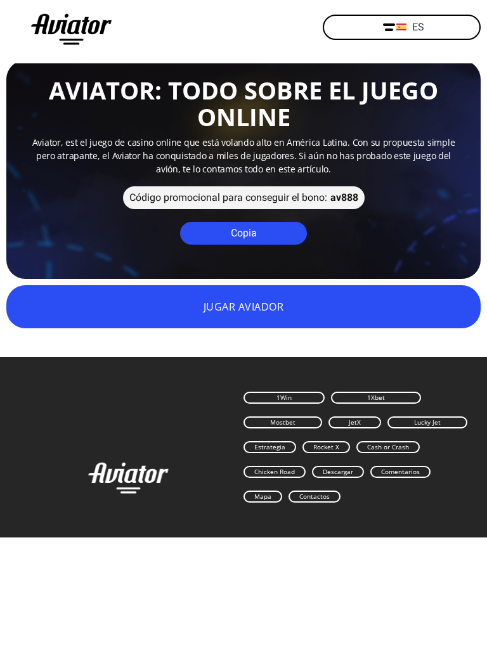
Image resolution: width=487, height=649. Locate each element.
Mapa (262, 496)
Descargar (338, 471)
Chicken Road (274, 471)
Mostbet (282, 422)
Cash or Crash (388, 446)
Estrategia (269, 446)
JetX (355, 422)
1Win (284, 397)
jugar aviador (243, 307)
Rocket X (326, 446)
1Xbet (376, 397)
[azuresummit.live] (71, 28)
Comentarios (400, 471)
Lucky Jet (427, 422)
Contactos (314, 496)
